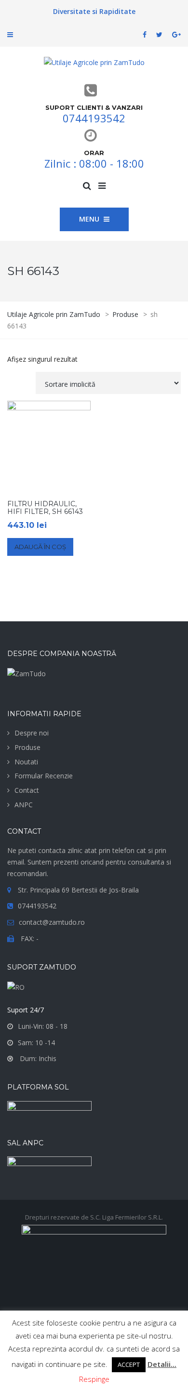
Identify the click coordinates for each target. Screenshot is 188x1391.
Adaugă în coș (40, 547)
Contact (26, 790)
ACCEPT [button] (129, 1364)
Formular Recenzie (43, 775)
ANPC (23, 804)
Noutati (26, 761)
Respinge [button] (94, 1379)
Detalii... (162, 1364)
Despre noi (31, 732)
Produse (27, 747)
